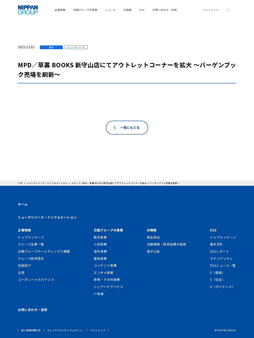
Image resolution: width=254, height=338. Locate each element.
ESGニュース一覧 (223, 265)
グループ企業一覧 (31, 244)
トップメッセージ (31, 237)
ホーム (23, 204)
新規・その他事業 (107, 279)
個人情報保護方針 (31, 330)
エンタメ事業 (103, 272)
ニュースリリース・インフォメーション (47, 217)
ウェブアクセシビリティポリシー (65, 330)
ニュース (110, 10)
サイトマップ (210, 10)
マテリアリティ (221, 258)
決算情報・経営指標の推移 (166, 244)
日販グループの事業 (85, 10)
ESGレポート (219, 251)
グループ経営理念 (31, 258)
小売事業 (100, 244)
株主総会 (153, 237)
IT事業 (99, 293)
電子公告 (153, 251)
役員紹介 (24, 265)
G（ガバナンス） (222, 286)
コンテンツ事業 (105, 265)
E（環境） (217, 272)
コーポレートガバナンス (36, 279)
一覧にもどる (130, 127)
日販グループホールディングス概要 (44, 251)
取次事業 (100, 237)
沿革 (21, 272)
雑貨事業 (100, 258)
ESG (142, 10)
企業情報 (60, 10)
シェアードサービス (108, 286)
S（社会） (217, 279)
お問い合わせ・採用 (164, 10)
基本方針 (216, 244)
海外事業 (100, 251)
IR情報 (128, 10)
